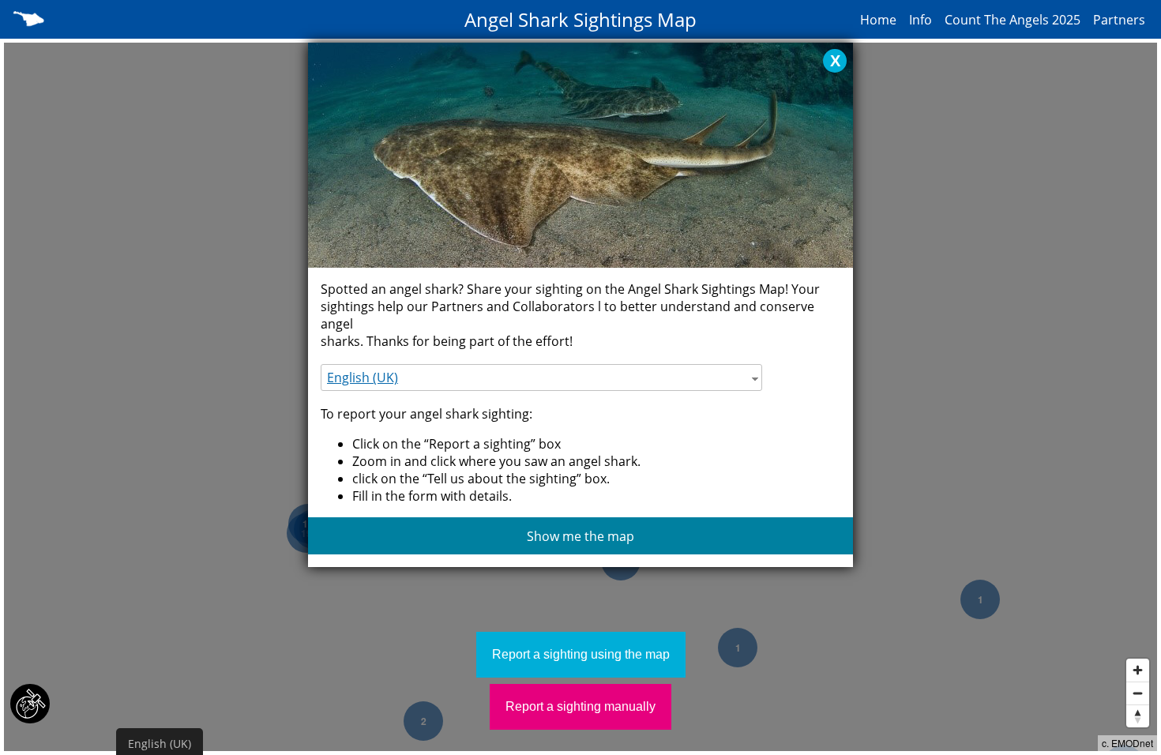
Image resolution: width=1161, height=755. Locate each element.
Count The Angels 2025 (1012, 19)
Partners (1119, 19)
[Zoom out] (1137, 693)
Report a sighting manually (580, 706)
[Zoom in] (1137, 670)
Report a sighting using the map (581, 654)
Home (878, 19)
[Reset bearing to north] (1137, 715)
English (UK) (362, 377)
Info (920, 19)
